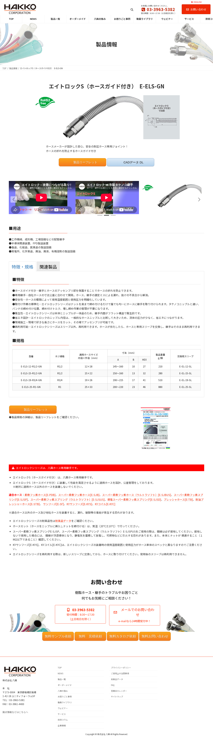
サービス (62, 713)
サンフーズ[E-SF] (53, 504)
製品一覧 (62, 679)
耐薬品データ (63, 521)
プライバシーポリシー (121, 667)
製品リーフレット (85, 162)
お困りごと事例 (65, 696)
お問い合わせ (198, 9)
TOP (60, 667)
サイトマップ (117, 696)
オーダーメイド (65, 684)
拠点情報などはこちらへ (15, 712)
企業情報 (62, 725)
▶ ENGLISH (196, 2)
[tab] (22, 266)
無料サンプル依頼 (58, 636)
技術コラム (63, 719)
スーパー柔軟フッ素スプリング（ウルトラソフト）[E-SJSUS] (67, 499)
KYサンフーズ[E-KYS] (79, 504)
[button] (199, 199)
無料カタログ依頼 (122, 636)
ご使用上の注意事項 (120, 673)
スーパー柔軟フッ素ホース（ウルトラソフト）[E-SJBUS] (136, 495)
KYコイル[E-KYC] (105, 504)
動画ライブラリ (65, 702)
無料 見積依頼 (90, 636)
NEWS (60, 673)
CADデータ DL (133, 162)
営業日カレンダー (119, 690)
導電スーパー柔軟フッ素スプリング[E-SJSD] (134, 499)
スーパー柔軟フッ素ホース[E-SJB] (79, 495)
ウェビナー (63, 708)
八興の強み (63, 690)
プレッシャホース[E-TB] (178, 499)
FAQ (112, 684)
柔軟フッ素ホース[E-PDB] (40, 495)
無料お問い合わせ (155, 636)
